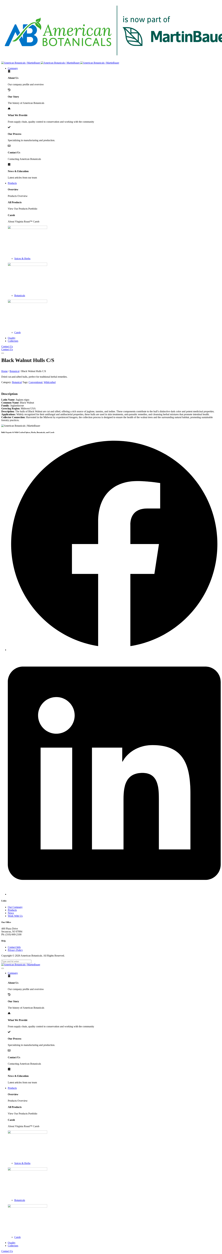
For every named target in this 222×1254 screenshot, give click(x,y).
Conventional (35, 382)
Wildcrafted (50, 382)
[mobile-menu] (2, 353)
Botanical (14, 371)
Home (4, 371)
